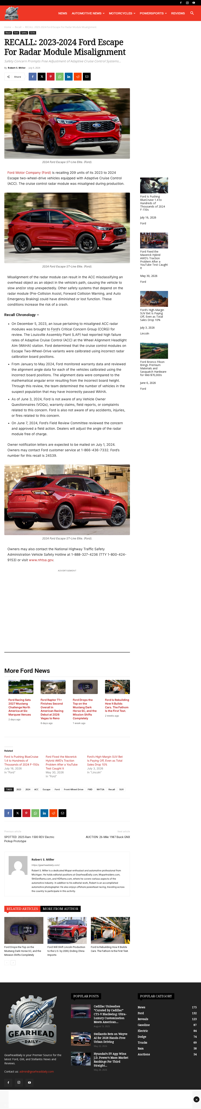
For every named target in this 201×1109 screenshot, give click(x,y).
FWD (90, 789)
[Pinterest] (51, 77)
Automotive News (86, 13)
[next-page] (13, 962)
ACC (36, 789)
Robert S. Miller (17, 67)
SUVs (32, 32)
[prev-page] (6, 962)
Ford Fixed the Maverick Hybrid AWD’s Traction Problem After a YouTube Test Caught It (62, 762)
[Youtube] (194, 2)
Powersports (152, 13)
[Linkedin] (69, 77)
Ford (16, 32)
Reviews (178, 13)
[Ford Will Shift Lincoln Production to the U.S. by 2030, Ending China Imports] (67, 930)
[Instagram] (187, 2)
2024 (27, 789)
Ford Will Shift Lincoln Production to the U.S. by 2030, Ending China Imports (66, 951)
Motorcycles (120, 13)
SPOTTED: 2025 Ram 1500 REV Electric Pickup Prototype (29, 839)
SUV (121, 789)
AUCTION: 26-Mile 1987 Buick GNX (108, 837)
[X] (42, 77)
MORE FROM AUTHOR (60, 909)
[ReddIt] (78, 77)
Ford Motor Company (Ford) (29, 173)
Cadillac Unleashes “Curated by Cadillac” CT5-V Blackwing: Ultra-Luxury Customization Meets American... (110, 1014)
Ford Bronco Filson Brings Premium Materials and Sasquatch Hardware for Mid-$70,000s (153, 368)
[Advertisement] (67, 605)
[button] (192, 13)
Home (7, 27)
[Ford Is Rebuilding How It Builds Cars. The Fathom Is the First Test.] (110, 930)
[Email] (87, 77)
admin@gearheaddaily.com (36, 1071)
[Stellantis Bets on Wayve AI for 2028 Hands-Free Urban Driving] (81, 1039)
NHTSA (100, 789)
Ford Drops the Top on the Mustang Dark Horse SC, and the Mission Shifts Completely (22, 951)
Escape (46, 789)
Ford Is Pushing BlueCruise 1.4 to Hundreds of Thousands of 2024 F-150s (21, 760)
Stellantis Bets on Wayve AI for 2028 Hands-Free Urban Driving (110, 1037)
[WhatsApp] (60, 77)
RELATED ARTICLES (22, 909)
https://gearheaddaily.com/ (46, 865)
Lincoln (144, 333)
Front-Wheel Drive (73, 789)
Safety (24, 32)
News (62, 13)
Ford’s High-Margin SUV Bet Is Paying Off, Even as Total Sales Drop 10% (105, 760)
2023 (18, 789)
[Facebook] (181, 2)
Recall (18, 27)
